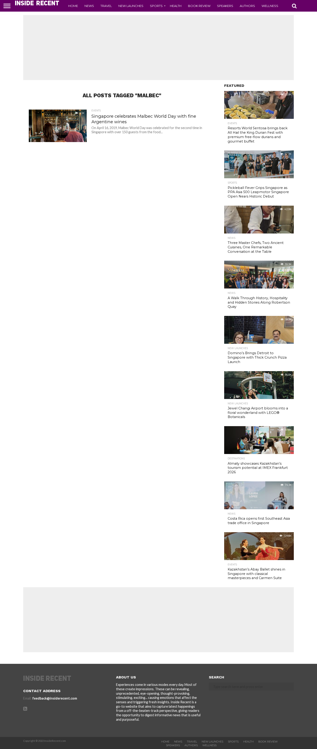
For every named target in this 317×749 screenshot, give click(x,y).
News (89, 6)
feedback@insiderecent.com (54, 698)
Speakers (225, 6)
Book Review (199, 6)
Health (175, 6)
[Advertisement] (158, 47)
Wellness (270, 6)
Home (73, 6)
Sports (156, 6)
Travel (106, 6)
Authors (247, 6)
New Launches (130, 6)
